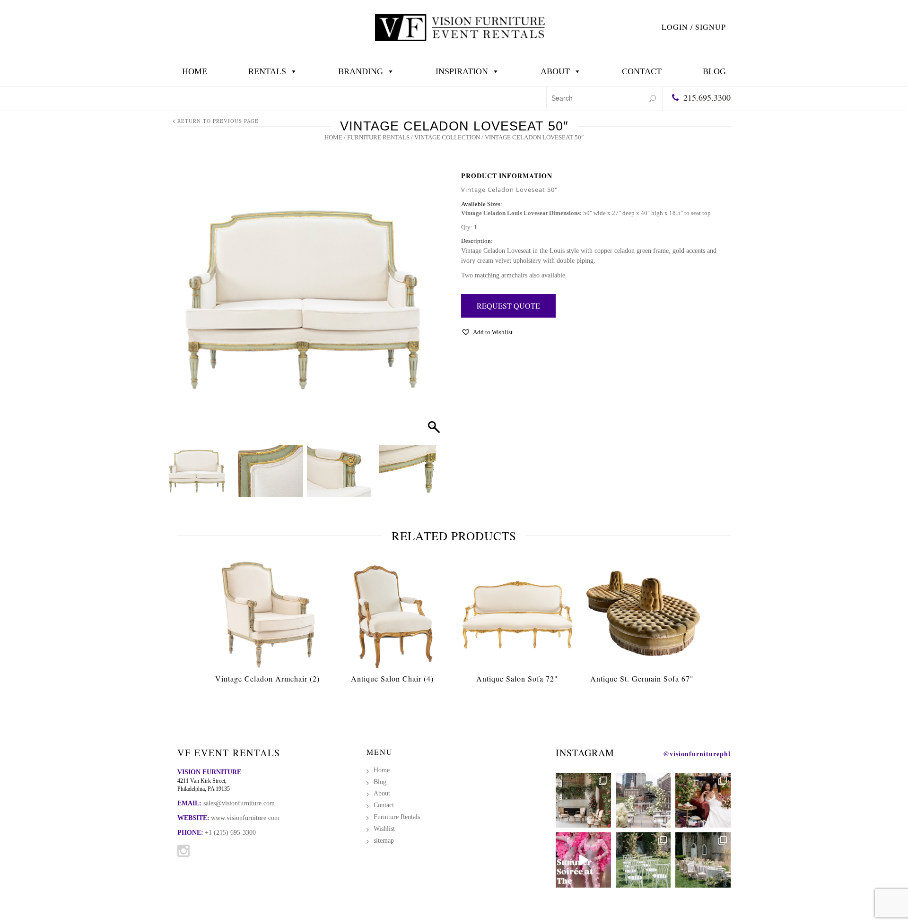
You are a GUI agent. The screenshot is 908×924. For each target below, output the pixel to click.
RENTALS (267, 71)
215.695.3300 (707, 97)
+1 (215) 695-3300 (230, 832)
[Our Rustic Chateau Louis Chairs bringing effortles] (703, 860)
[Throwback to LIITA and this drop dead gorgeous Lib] (703, 800)
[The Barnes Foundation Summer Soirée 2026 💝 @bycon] (583, 860)
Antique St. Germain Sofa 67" (642, 678)
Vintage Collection (447, 137)
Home (194, 71)
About (555, 71)
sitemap (384, 840)
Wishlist (384, 828)
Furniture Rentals (378, 137)
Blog (714, 71)
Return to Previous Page (218, 120)
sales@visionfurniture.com (239, 803)
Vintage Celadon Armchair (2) (267, 678)
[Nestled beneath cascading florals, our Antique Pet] (583, 800)
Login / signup (694, 27)
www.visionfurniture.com (245, 817)
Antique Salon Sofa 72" (517, 678)
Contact (642, 71)
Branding (360, 71)
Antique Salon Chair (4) (392, 678)
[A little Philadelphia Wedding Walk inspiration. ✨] (643, 800)
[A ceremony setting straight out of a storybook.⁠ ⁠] (643, 860)
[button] (430, 310)
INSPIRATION (462, 71)
